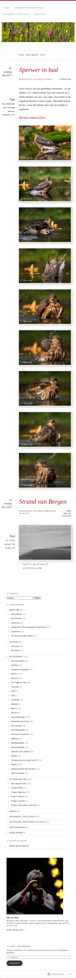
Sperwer (11, 111)
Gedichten (15, 631)
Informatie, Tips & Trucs (16, 14)
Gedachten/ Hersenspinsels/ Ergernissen (29, 627)
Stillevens (15, 739)
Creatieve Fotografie (20, 669)
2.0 (6, 540)
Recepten (15, 650)
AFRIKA (14, 665)
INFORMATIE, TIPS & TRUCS (22, 817)
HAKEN (12, 811)
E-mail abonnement (20, 946)
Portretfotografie (18, 730)
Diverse (14, 678)
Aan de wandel (17, 661)
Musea (14, 713)
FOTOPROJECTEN (18, 779)
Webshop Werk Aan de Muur (23, 769)
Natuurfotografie (18, 717)
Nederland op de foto (20, 721)
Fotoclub (15, 687)
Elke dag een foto (18, 783)
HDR (13, 691)
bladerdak (10, 104)
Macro (14, 708)
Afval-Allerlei (16, 614)
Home (6, 8)
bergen (8, 544)
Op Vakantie (16, 726)
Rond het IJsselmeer (20, 734)
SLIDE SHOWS (15, 833)
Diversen (15, 646)
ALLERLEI (13, 642)
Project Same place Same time (24, 805)
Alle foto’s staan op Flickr (32, 117)
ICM (13, 695)
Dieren (14, 674)
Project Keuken (17, 796)
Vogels (48, 79)
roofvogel (11, 107)
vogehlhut (6, 115)
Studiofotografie (17, 747)
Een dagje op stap (19, 682)
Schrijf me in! (14, 963)
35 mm (12, 540)
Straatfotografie (17, 743)
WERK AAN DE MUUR (19, 846)
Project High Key (18, 792)
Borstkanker (16, 618)
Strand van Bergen (43, 501)
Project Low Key (18, 801)
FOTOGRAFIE (15, 657)
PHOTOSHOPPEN (17, 827)
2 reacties (66, 79)
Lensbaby (15, 700)
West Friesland (17, 773)
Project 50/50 (16, 788)
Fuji (4, 107)
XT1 (13, 115)
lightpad (14, 704)
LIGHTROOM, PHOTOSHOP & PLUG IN (27, 822)
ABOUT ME (40, 14)
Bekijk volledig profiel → (16, 930)
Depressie (15, 623)
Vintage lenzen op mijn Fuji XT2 (24, 760)
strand (8, 548)
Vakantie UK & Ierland (20, 751)
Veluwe (14, 756)
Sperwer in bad (38, 69)
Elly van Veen (35, 79)
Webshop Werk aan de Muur (29, 8)
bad (3, 104)
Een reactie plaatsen (66, 513)
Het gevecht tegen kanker (22, 636)
